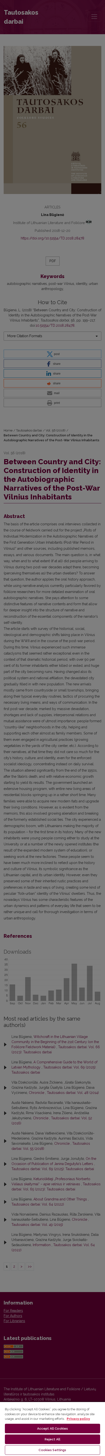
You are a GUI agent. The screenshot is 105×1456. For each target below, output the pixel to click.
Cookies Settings (52, 1450)
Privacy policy (78, 1419)
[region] (52, 1429)
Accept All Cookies (52, 1428)
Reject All (52, 1439)
